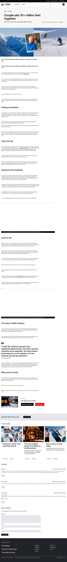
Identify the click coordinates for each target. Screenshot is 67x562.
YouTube (37, 549)
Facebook (37, 547)
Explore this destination (26, 404)
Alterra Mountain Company (61, 557)
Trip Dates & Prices (61, 1)
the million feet (20, 276)
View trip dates (39, 404)
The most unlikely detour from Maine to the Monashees (32, 446)
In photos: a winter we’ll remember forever (11, 445)
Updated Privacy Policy (10, 557)
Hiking (23, 4)
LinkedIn (36, 551)
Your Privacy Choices (17, 557)
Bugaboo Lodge (23, 148)
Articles (5, 11)
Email (2, 528)
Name (2, 524)
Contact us (52, 545)
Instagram (37, 545)
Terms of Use (24, 557)
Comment (3, 514)
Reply (3, 475)
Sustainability (53, 547)
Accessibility (4, 557)
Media (51, 549)
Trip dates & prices (8, 552)
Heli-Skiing (48, 1)
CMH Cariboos (26, 74)
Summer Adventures (54, 1)
